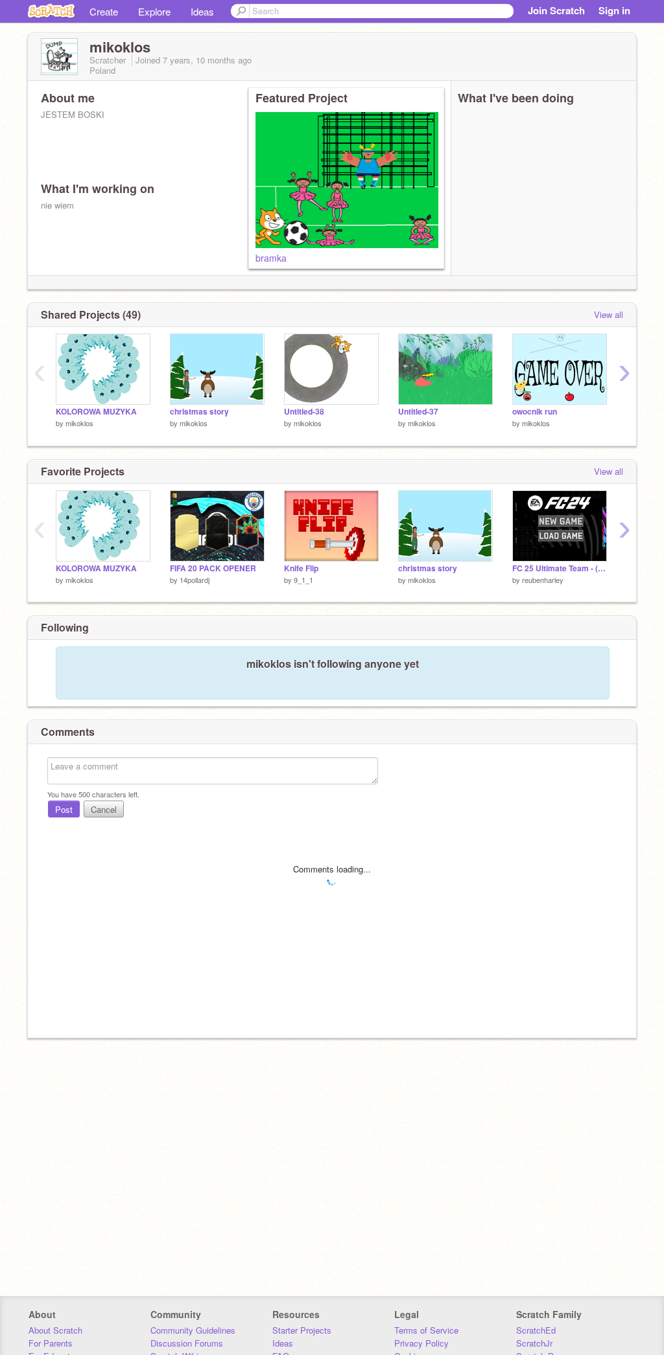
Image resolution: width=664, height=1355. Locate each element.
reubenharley (542, 580)
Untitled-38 (304, 411)
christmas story (199, 411)
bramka (271, 257)
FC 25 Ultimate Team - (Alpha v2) (559, 568)
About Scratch (55, 1330)
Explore (154, 11)
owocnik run (534, 411)
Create (103, 11)
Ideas (202, 11)
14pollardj (194, 580)
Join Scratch (556, 10)
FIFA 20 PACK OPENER (213, 568)
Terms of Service (426, 1330)
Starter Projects (301, 1330)
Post (64, 809)
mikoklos (79, 423)
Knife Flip (301, 568)
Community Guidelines (192, 1330)
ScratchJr (534, 1343)
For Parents (51, 1343)
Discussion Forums (186, 1343)
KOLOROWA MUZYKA (96, 411)
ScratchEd (536, 1330)
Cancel (104, 809)
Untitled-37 (418, 411)
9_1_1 (303, 580)
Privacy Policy (421, 1343)
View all (608, 314)
